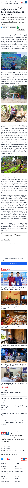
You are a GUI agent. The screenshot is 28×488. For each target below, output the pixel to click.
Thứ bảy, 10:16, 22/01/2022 (21, 7)
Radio (6, 3)
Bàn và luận (3, 468)
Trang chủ (3, 463)
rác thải (19, 234)
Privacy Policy (20, 254)
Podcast (10, 3)
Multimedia (15, 3)
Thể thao (17, 473)
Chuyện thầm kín (5, 481)
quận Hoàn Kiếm (8, 235)
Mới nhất (17, 463)
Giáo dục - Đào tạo (19, 471)
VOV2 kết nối (18, 478)
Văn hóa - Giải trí (4, 7)
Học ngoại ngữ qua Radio (7, 483)
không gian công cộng (11, 234)
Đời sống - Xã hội (18, 468)
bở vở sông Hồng (18, 235)
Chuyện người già (5, 478)
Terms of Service (4, 255)
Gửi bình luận (13, 263)
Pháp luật (3, 476)
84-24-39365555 (6, 446)
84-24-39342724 (7, 448)
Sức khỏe (17, 476)
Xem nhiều (3, 466)
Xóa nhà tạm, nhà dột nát (7, 471)
